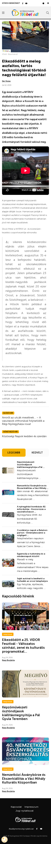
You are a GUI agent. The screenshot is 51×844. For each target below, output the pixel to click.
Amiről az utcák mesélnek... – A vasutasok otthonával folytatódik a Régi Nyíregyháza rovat (23, 421)
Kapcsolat (16, 806)
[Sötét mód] (48, 3)
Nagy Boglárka (8, 660)
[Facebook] (22, 3)
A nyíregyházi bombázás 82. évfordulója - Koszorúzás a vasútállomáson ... (31, 509)
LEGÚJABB (13, 452)
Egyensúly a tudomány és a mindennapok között (31, 555)
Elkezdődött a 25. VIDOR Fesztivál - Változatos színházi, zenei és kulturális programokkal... (23, 645)
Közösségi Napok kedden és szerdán (24, 436)
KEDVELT (37, 452)
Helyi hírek (7, 634)
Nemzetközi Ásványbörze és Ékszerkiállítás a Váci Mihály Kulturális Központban (23, 778)
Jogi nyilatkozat (25, 810)
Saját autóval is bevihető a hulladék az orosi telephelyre (32, 579)
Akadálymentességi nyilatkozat (21, 829)
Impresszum (31, 806)
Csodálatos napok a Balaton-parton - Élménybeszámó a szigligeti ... (32, 533)
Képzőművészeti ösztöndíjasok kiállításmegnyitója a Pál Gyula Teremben (21, 713)
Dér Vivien (6, 81)
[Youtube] (26, 3)
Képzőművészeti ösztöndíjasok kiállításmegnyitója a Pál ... (31, 464)
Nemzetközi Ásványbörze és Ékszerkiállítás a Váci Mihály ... (32, 486)
